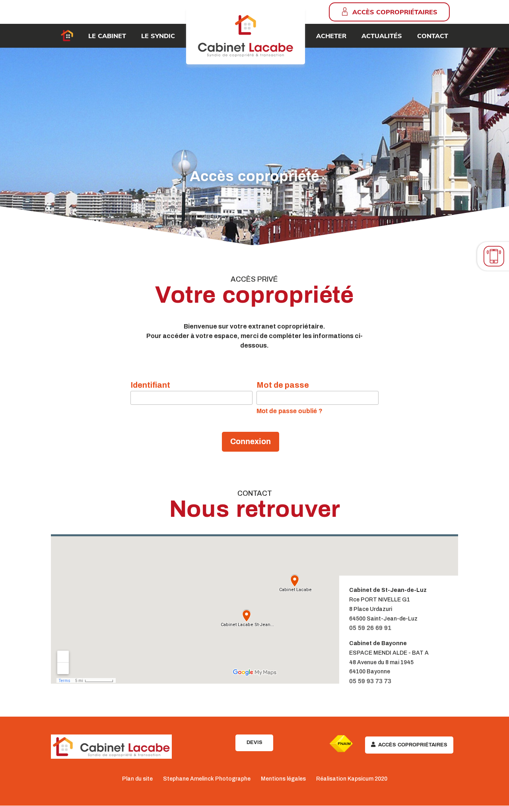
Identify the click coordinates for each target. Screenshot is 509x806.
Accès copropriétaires (394, 12)
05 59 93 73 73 (370, 681)
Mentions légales (283, 779)
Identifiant (150, 385)
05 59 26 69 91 (370, 627)
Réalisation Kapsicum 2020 (351, 779)
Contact (432, 36)
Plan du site (137, 779)
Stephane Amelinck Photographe (207, 779)
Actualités (381, 36)
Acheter (331, 36)
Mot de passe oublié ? (289, 411)
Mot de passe (282, 385)
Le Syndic (158, 36)
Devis (254, 742)
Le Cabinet (107, 36)
